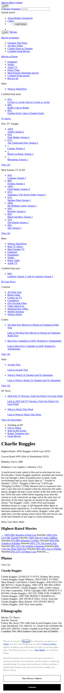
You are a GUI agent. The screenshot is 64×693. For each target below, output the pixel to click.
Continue (32, 687)
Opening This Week (17, 43)
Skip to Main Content (11, 2)
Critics (10, 21)
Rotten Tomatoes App (18, 433)
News (13, 281)
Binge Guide (13, 295)
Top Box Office (15, 45)
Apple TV (12, 67)
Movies (13, 32)
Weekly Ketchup (15, 311)
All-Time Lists (14, 292)
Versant (26, 641)
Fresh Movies (14, 436)
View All (5, 164)
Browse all (12, 78)
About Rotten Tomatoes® (20, 18)
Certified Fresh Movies (18, 51)
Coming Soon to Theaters (20, 48)
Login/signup (20, 24)
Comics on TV (14, 297)
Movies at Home (9, 56)
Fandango (12, 61)
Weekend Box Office (17, 308)
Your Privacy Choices (32, 678)
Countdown (13, 300)
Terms (6, 644)
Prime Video (13, 70)
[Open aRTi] (5, 5)
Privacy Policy (50, 644)
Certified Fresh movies (18, 75)
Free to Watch (14, 428)
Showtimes (16, 420)
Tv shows (6, 118)
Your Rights (40, 650)
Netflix (10, 64)
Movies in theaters (10, 37)
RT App (5, 281)
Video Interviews (15, 306)
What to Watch (17, 89)
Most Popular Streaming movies (23, 73)
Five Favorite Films (17, 303)
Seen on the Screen (16, 430)
